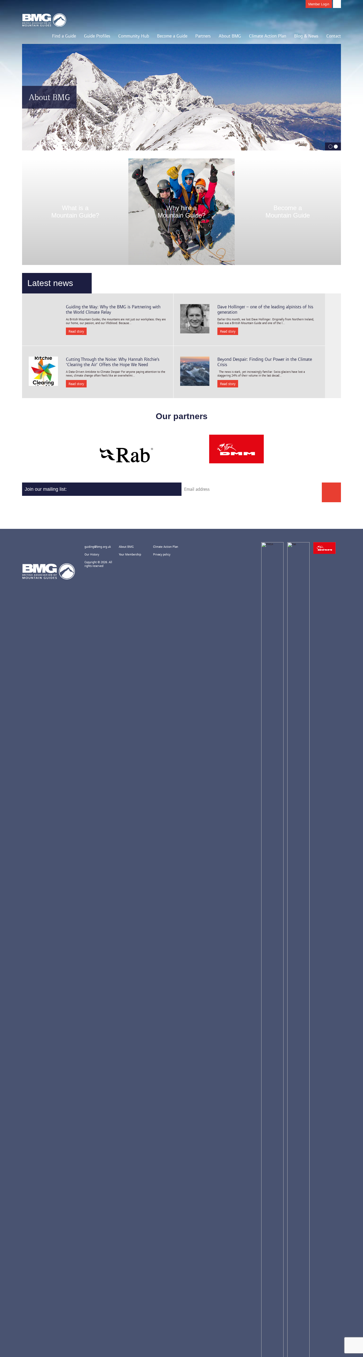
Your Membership (130, 554)
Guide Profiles (97, 36)
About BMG (230, 36)
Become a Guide (172, 36)
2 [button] (336, 147)
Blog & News (306, 36)
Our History (92, 554)
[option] (181, 97)
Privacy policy (161, 554)
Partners (203, 36)
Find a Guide (64, 36)
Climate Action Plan (267, 36)
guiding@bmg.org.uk (98, 547)
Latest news (50, 283)
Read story (76, 331)
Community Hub (133, 36)
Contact (333, 36)
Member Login (318, 4)
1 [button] (330, 147)
